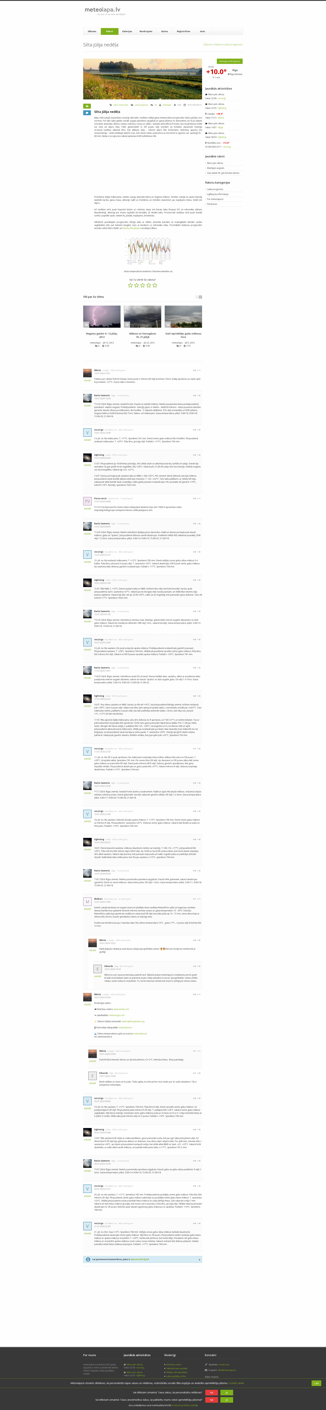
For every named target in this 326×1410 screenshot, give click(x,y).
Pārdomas (212, 204)
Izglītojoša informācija (217, 194)
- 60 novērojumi (126, 966)
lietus (116, 105)
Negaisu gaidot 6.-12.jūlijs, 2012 (102, 335)
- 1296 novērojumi (117, 370)
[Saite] (102, 317)
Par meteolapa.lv (215, 199)
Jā (227, 1392)
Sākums (92, 31)
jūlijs (126, 105)
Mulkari (98, 898)
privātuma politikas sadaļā (184, 1405)
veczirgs (98, 429)
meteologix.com (117, 1015)
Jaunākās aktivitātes (218, 88)
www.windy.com (121, 1009)
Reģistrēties (183, 31)
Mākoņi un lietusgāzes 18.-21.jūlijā (142, 335)
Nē (211, 1392)
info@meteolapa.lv (227, 1370)
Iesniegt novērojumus (229, 61)
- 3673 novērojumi (119, 455)
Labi (316, 1383)
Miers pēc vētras (216, 94)
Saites (164, 31)
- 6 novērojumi (124, 899)
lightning (99, 454)
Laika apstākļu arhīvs (176, 1376)
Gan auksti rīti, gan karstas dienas (223, 172)
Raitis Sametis (102, 395)
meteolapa (167, 105)
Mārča (97, 370)
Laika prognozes (233, 44)
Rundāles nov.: (218, 142)
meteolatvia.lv (125, 1027)
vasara (121, 105)
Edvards (108, 966)
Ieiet (202, 31)
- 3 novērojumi (126, 498)
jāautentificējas (139, 1259)
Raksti (109, 31)
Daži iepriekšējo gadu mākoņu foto (183, 335)
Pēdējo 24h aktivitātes (176, 1372)
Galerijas (127, 31)
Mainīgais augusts (215, 168)
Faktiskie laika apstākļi (176, 1368)
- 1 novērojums (122, 395)
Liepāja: (215, 113)
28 (155, 105)
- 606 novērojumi (125, 429)
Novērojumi (146, 31)
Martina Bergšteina (132, 228)
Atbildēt (87, 380)
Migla (220, 127)
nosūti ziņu (224, 1364)
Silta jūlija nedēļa (107, 112)
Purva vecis (100, 498)
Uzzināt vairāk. (236, 1383)
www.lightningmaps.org (133, 1021)
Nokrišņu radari (173, 1364)
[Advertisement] (190, 14)
